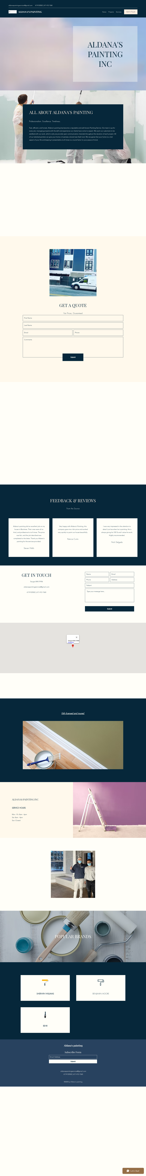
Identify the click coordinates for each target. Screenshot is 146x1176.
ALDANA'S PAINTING (30, 11)
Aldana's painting (73, 1045)
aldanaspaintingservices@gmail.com (20, 5)
